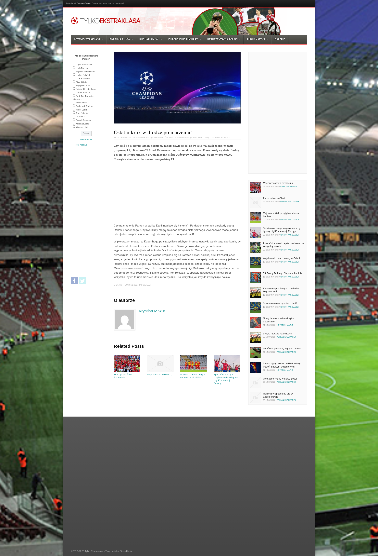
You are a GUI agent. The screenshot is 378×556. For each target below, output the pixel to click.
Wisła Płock (81, 102)
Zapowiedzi (183, 137)
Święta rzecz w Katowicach (277, 333)
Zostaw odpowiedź (220, 137)
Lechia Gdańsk (83, 75)
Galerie (280, 39)
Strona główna (83, 3)
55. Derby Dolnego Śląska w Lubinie (282, 273)
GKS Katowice (83, 78)
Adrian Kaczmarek (289, 202)
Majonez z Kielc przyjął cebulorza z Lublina (192, 376)
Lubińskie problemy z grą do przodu (282, 348)
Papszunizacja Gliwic (159, 374)
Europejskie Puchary (183, 39)
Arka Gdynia (82, 113)
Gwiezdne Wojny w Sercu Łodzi (280, 378)
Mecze (172, 137)
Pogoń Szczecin (83, 120)
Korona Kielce (82, 124)
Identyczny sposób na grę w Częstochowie (278, 395)
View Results (86, 139)
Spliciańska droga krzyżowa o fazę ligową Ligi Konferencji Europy (226, 379)
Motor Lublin (81, 110)
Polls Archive (81, 145)
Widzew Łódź (82, 127)
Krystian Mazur (122, 137)
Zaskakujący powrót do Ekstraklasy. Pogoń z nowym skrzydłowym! (282, 365)
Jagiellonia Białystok (85, 71)
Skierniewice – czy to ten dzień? (280, 303)
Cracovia (80, 116)
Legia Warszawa (84, 64)
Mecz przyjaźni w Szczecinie (123, 376)
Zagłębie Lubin (83, 85)
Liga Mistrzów (160, 137)
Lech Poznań (82, 68)
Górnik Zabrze (83, 92)
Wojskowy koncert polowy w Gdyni (281, 258)
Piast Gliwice (82, 82)
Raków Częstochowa (86, 89)
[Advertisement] (147, 191)
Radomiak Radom (84, 106)
